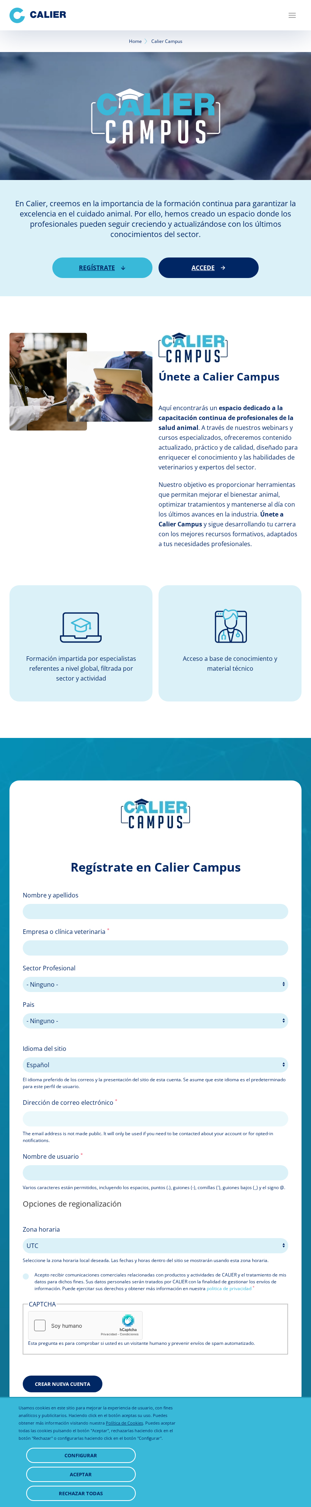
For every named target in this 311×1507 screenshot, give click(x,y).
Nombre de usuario (53, 1156)
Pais (29, 1004)
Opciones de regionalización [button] (72, 1204)
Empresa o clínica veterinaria (66, 931)
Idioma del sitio (44, 1048)
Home (135, 41)
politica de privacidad (229, 1288)
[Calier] (37, 15)
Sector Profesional (49, 968)
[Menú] (292, 15)
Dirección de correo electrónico (70, 1102)
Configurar (80, 1455)
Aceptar (81, 1474)
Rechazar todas (81, 1493)
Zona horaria (41, 1229)
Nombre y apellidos (51, 895)
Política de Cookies (124, 1423)
